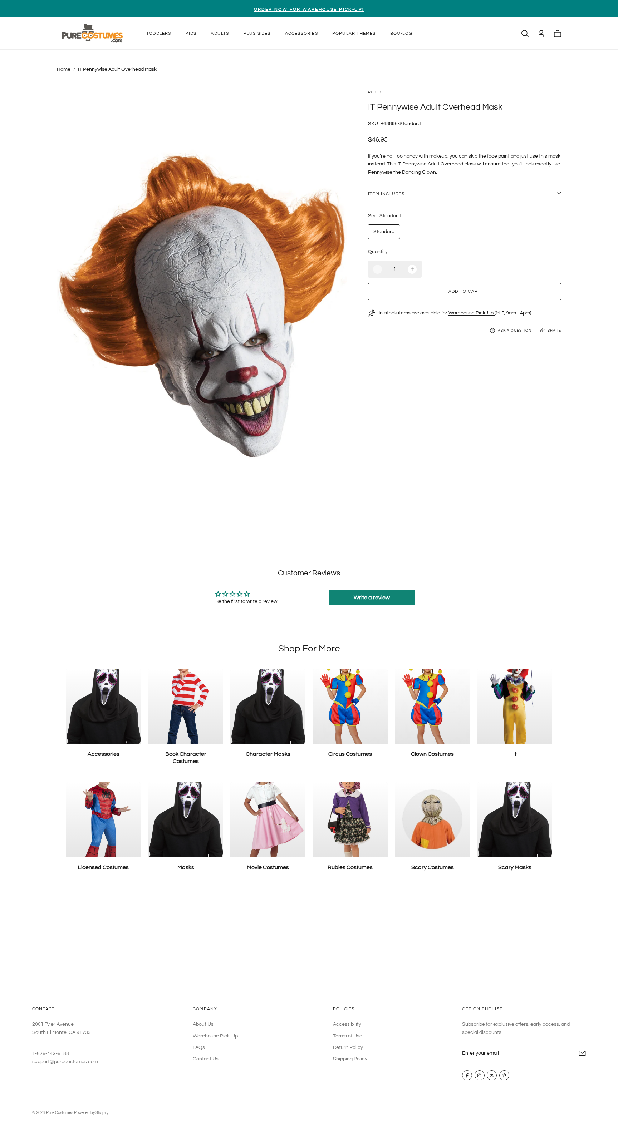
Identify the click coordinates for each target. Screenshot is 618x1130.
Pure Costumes (59, 1113)
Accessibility (347, 1024)
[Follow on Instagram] (480, 1076)
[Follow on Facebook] (467, 1076)
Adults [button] (220, 33)
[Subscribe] (582, 1053)
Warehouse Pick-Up (471, 313)
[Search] (525, 33)
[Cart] (557, 33)
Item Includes (386, 194)
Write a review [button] (372, 597)
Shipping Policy (350, 1059)
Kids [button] (191, 33)
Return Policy (348, 1047)
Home (63, 69)
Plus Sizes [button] (257, 33)
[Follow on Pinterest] (504, 1076)
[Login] (541, 33)
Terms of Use (347, 1036)
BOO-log (401, 33)
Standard (383, 231)
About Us (203, 1024)
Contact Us (206, 1059)
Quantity (378, 251)
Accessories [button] (301, 33)
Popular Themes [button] (354, 33)
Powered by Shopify (91, 1113)
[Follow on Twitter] (492, 1076)
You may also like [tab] (309, 935)
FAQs (199, 1047)
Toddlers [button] (158, 33)
